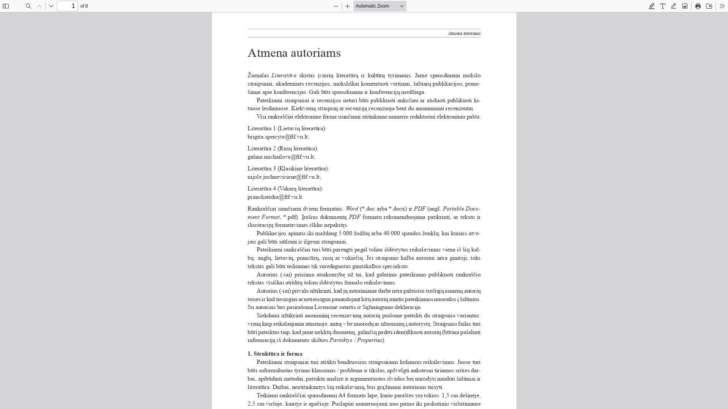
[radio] (651, 6)
